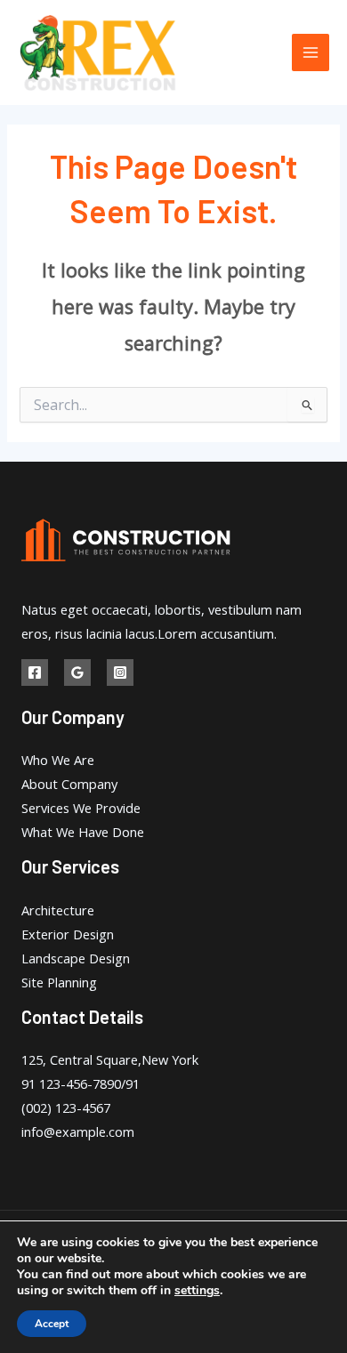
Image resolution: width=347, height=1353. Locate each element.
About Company (69, 784)
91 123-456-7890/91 (80, 1083)
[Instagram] (120, 672)
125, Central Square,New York (109, 1059)
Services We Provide (81, 808)
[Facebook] (34, 672)
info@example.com (77, 1131)
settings (197, 1291)
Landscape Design (75, 958)
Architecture (57, 910)
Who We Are (57, 760)
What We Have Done (82, 832)
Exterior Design (67, 934)
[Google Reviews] (77, 672)
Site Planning (59, 982)
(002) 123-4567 (65, 1107)
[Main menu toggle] (310, 52)
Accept (52, 1324)
